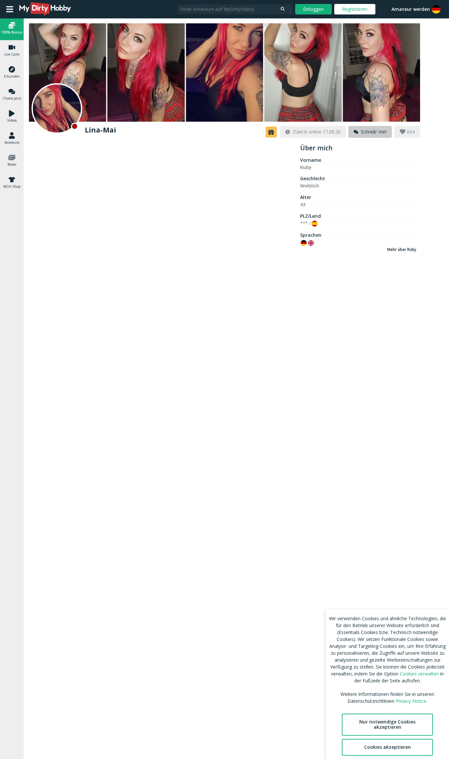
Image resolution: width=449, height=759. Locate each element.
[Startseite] (45, 9)
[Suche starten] (283, 9)
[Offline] (57, 108)
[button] (436, 9)
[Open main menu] (9, 9)
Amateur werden (410, 9)
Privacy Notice (411, 701)
